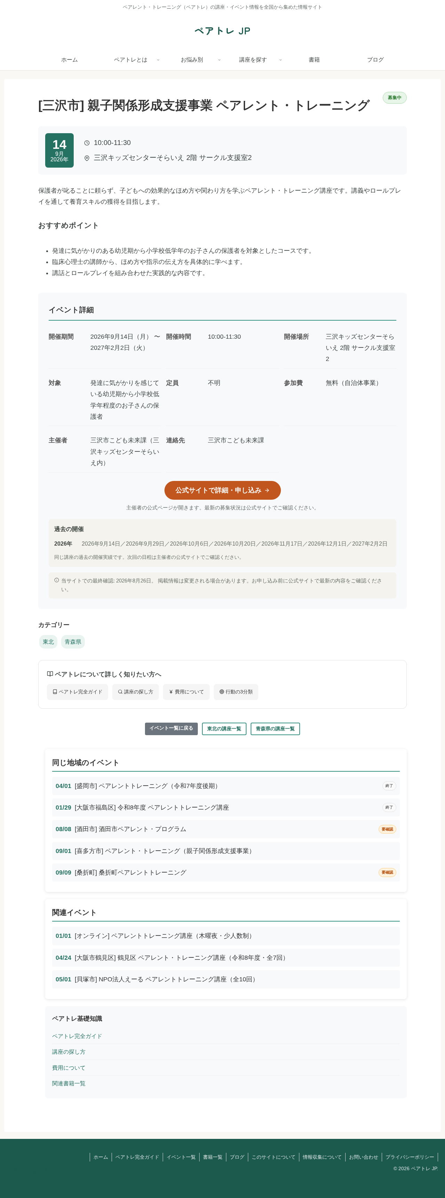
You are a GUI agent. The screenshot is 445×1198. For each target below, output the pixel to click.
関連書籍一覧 (69, 1083)
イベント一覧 (181, 1157)
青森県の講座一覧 (275, 728)
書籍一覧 (212, 1157)
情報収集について (322, 1157)
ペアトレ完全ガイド (80, 691)
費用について (188, 691)
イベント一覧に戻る (171, 728)
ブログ (237, 1157)
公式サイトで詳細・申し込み (218, 490)
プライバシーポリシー (410, 1157)
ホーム (101, 1157)
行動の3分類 (238, 691)
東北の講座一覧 (224, 728)
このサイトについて (274, 1157)
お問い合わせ (363, 1157)
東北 (48, 641)
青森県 (73, 641)
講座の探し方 (138, 691)
